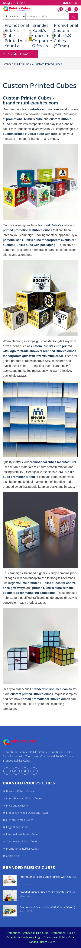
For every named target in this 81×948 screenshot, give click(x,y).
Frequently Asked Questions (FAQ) (27, 812)
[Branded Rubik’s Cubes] (40, 419)
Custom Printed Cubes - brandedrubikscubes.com (30, 100)
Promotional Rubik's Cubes (22, 848)
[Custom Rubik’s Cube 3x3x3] (40, 182)
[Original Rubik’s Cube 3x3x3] (40, 530)
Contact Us (13, 856)
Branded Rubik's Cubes (17, 64)
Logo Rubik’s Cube (17, 827)
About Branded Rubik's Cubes (24, 798)
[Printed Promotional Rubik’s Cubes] (40, 646)
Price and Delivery (17, 805)
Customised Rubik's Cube (21, 841)
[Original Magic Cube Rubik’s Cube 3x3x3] (40, 298)
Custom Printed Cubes (48, 64)
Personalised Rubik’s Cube (22, 834)
